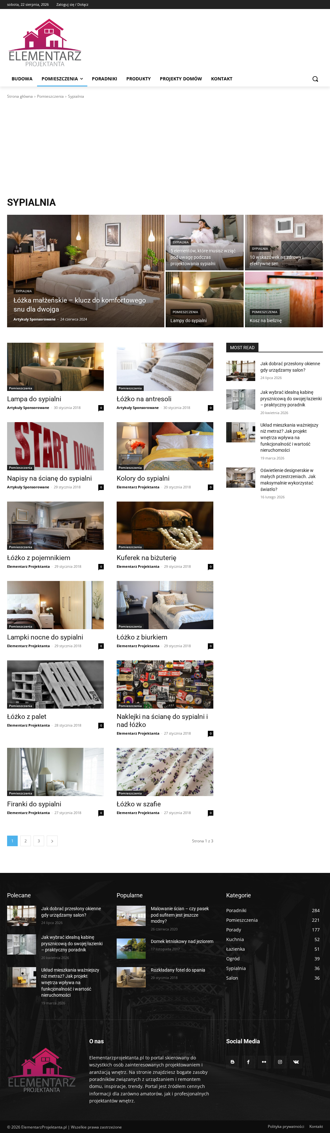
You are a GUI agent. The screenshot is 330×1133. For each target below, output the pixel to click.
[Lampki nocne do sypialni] (55, 605)
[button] (315, 78)
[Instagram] (280, 1062)
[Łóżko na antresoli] (165, 367)
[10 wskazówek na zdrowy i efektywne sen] (284, 242)
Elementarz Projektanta (138, 487)
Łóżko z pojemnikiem (38, 558)
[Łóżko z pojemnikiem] (55, 526)
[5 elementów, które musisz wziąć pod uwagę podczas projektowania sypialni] (205, 242)
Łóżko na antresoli (144, 399)
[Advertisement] (165, 148)
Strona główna (20, 96)
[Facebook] (248, 1062)
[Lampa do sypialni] (55, 367)
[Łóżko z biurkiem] (165, 605)
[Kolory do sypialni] (165, 446)
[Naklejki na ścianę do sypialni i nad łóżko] (165, 684)
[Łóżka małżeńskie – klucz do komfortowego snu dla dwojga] (85, 271)
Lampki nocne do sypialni (45, 637)
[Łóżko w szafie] (165, 772)
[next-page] (52, 841)
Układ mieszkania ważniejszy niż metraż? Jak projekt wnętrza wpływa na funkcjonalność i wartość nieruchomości (289, 437)
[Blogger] (232, 1062)
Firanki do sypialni (34, 804)
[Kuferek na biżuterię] (165, 526)
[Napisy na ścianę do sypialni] (55, 446)
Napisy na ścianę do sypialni (49, 478)
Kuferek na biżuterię (146, 558)
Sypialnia (24, 291)
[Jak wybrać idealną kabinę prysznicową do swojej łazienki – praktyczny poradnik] (240, 399)
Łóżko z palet (26, 717)
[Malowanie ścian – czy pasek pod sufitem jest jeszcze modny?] (131, 916)
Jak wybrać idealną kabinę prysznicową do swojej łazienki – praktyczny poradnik (291, 398)
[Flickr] (264, 1062)
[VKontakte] (296, 1062)
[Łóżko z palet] (55, 684)
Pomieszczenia (50, 96)
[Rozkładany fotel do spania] (131, 977)
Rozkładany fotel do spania (178, 970)
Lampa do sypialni (34, 399)
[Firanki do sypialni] (55, 772)
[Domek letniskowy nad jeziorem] (131, 948)
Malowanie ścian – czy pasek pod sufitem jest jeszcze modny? (180, 915)
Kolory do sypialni (143, 478)
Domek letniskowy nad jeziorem (182, 941)
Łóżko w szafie (139, 804)
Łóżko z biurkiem (142, 637)
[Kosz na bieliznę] (284, 299)
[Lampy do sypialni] (205, 299)
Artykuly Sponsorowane (28, 407)
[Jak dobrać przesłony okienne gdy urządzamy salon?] (240, 371)
